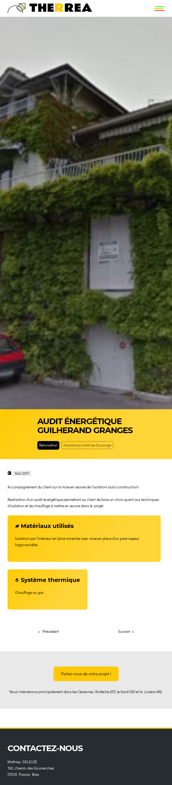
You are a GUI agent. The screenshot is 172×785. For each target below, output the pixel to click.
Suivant (124, 631)
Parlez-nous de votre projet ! (86, 673)
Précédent (50, 631)
